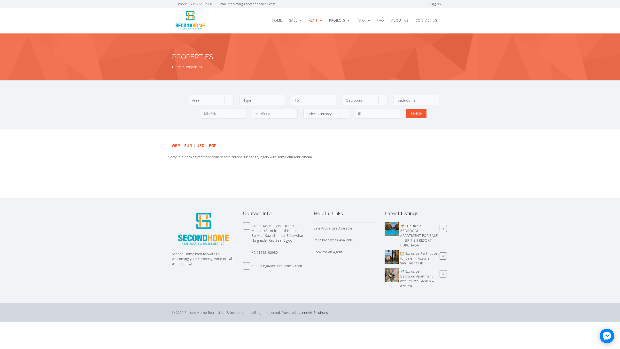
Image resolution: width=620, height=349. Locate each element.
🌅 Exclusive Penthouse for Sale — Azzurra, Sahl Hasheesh (418, 258)
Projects (337, 20)
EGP (213, 145)
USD (200, 145)
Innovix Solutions (314, 312)
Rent (313, 20)
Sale (293, 20)
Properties (194, 66)
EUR (188, 145)
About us (399, 20)
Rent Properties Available (333, 240)
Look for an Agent (328, 252)
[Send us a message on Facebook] (607, 336)
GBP (176, 145)
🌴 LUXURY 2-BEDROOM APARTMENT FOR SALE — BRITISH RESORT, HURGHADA (419, 235)
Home (277, 20)
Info (361, 20)
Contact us (426, 20)
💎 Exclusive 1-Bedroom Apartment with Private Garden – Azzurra (417, 278)
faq (380, 20)
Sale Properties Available (333, 228)
